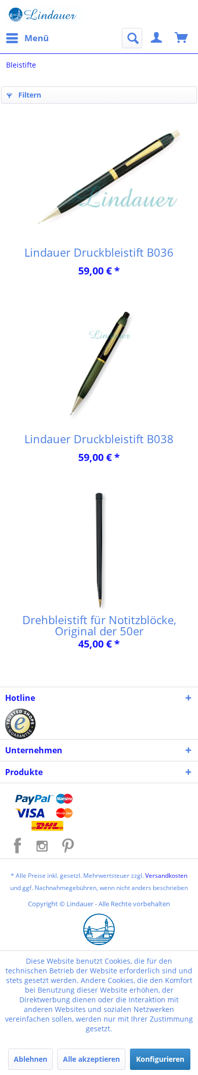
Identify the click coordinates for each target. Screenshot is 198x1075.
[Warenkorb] (182, 38)
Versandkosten (166, 875)
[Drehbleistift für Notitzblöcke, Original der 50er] (99, 550)
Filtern (28, 95)
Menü (36, 38)
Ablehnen (30, 1059)
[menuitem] (27, 38)
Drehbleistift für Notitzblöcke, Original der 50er (99, 625)
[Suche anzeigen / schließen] (132, 38)
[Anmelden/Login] (157, 38)
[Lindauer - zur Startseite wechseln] (44, 15)
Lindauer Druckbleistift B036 (99, 252)
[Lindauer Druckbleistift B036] (99, 177)
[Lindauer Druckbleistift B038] (99, 363)
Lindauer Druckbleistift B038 (99, 438)
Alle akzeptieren (91, 1059)
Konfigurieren (160, 1059)
